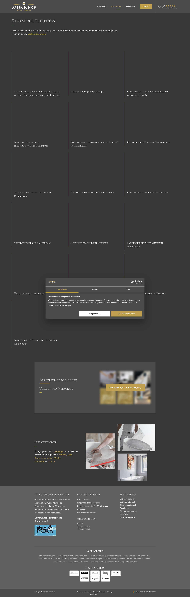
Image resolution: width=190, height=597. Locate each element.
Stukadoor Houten (61, 559)
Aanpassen (93, 314)
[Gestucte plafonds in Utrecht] (95, 221)
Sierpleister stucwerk (128, 505)
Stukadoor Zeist (131, 562)
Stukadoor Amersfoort (65, 556)
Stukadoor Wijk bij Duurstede (78, 562)
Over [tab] (128, 289)
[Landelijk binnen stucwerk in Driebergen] (151, 221)
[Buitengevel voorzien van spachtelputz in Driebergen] (95, 120)
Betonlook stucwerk (127, 502)
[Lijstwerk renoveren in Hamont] (151, 271)
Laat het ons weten (37, 34)
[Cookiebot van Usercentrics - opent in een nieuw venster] (132, 282)
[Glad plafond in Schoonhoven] (95, 271)
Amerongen (47, 458)
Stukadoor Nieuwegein (94, 559)
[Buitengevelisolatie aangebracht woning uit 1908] (151, 69)
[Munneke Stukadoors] (24, 6)
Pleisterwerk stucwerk (128, 511)
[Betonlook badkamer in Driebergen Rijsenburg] (38, 318)
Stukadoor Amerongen (47, 556)
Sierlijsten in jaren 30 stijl (87, 91)
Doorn (37, 458)
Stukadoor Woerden (97, 562)
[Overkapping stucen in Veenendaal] (151, 120)
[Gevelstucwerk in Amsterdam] (38, 221)
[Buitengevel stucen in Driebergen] (151, 170)
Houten (62, 455)
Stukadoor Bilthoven (114, 556)
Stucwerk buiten (83, 526)
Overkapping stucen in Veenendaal (148, 142)
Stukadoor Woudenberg (115, 562)
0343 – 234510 (83, 500)
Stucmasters (41, 521)
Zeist (69, 455)
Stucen (80, 523)
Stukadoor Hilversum (45, 559)
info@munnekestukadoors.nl (88, 503)
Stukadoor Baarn (81, 556)
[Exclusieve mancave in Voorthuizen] (95, 170)
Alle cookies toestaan (126, 314)
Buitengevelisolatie (127, 517)
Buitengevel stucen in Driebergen (147, 192)
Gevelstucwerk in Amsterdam (32, 243)
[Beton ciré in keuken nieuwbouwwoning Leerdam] (38, 120)
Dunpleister (124, 508)
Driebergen (59, 451)
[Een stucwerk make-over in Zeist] (38, 271)
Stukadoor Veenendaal (142, 559)
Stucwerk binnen (83, 529)
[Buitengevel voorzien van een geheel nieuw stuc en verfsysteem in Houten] (38, 69)
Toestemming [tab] (62, 289)
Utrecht (51, 461)
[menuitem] (103, 6)
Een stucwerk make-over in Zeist (34, 293)
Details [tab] (95, 289)
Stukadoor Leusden (77, 559)
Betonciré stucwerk (127, 499)
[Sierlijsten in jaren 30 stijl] (95, 69)
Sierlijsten (124, 514)
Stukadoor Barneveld (97, 556)
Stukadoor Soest (110, 559)
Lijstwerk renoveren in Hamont (146, 293)
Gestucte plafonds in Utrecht (89, 243)
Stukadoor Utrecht (125, 559)
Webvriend (152, 592)
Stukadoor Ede (143, 556)
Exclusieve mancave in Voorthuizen (92, 192)
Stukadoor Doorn (130, 556)
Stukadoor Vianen (59, 562)
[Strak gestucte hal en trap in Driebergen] (38, 170)
